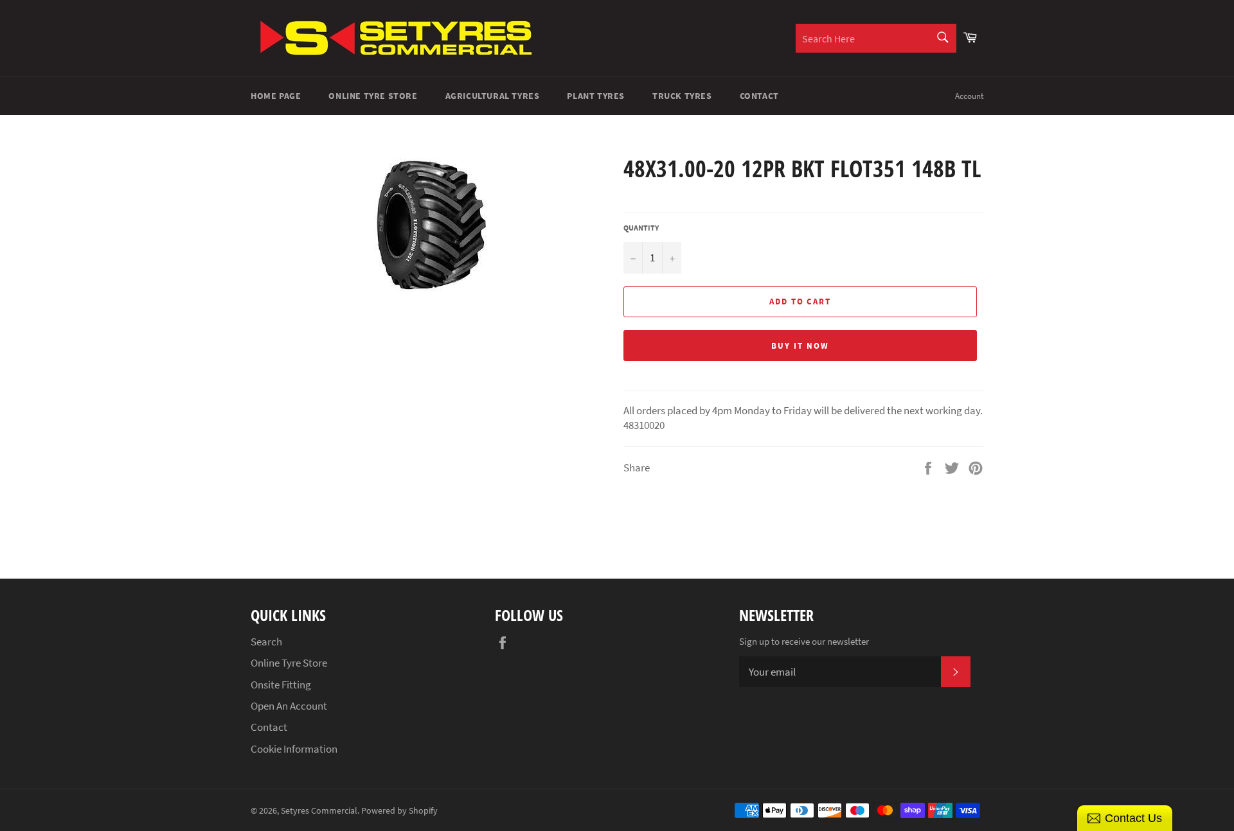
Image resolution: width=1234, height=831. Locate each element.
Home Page (276, 95)
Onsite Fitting (281, 685)
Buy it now (800, 345)
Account (969, 96)
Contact (759, 95)
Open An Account (289, 706)
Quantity (641, 227)
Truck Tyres (682, 95)
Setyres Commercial (319, 810)
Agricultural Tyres (492, 95)
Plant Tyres (596, 95)
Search (266, 641)
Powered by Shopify (399, 810)
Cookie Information (294, 749)
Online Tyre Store (372, 95)
